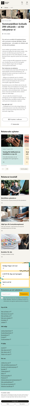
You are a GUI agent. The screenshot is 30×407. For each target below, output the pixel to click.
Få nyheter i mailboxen (16, 119)
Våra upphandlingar (6, 382)
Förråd (3, 337)
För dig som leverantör (7, 384)
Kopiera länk (16, 124)
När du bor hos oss (6, 314)
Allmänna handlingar (6, 386)
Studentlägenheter (6, 333)
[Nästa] (7, 169)
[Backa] (3, 169)
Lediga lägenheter (6, 331)
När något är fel (5, 350)
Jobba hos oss (5, 363)
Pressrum (3, 378)
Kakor (2, 373)
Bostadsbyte (4, 335)
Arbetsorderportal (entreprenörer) (10, 380)
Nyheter (6, 7)
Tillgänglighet (5, 371)
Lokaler (3, 322)
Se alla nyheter (24, 169)
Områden (3, 320)
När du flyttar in (5, 311)
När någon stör (5, 352)
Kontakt (3, 369)
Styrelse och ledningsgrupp (8, 367)
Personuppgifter (5, 375)
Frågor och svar (5, 354)
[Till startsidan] (5, 2)
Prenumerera (24, 294)
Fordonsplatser (5, 339)
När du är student (6, 318)
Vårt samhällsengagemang (8, 365)
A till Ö (3, 348)
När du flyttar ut (5, 316)
